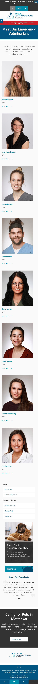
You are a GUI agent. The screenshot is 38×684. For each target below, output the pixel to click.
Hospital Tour (8, 516)
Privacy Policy (7, 672)
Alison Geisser (7, 99)
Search (21, 672)
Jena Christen (7, 204)
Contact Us (16, 639)
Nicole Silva (6, 466)
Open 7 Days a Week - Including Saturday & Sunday (19, 22)
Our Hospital (8, 489)
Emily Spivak (7, 361)
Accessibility (15, 672)
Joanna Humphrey (9, 414)
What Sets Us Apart (10, 505)
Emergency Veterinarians (10, 500)
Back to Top (32, 672)
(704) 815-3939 (19, 4)
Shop (19, 8)
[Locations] (23, 682)
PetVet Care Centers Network (21, 677)
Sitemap (26, 672)
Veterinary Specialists (11, 495)
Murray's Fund (9, 511)
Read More (5, 106)
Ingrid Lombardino (9, 152)
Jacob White (7, 257)
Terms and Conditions (7, 670)
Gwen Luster (7, 309)
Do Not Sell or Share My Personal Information (25, 670)
